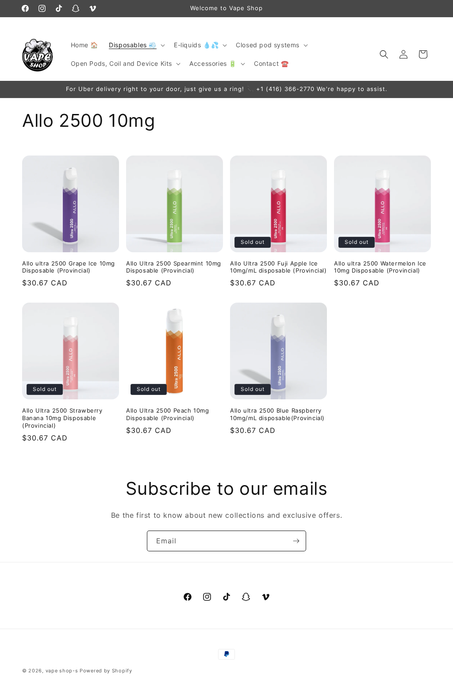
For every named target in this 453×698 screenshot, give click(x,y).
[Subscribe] (296, 541)
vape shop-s (62, 671)
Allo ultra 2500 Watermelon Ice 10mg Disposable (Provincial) (380, 267)
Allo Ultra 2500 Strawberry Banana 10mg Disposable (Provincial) (62, 418)
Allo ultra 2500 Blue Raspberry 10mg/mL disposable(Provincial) (277, 414)
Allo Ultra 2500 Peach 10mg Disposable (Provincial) (167, 414)
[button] (136, 45)
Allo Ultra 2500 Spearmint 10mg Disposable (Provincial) (173, 267)
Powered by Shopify (106, 671)
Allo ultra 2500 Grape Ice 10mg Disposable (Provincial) (68, 267)
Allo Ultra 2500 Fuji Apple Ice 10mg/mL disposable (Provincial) (278, 267)
